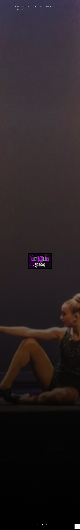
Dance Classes (38, 6)
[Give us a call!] (47, 524)
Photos (49, 6)
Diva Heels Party (19, 9)
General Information (22, 6)
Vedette (57, 6)
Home (15, 3)
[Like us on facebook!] (33, 524)
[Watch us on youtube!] (42, 524)
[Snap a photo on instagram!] (38, 524)
